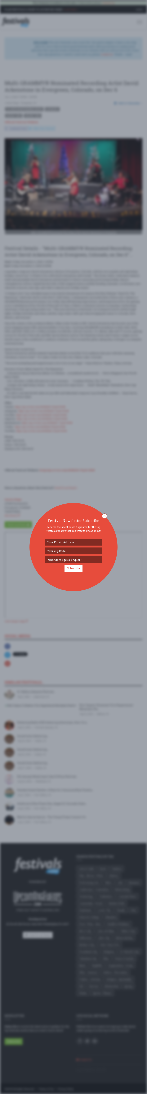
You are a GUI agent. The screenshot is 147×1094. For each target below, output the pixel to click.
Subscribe (73, 568)
